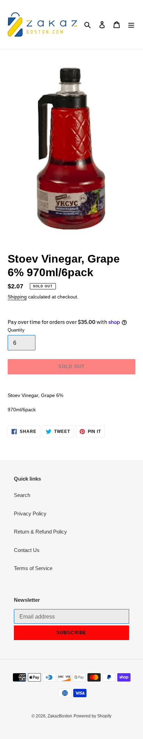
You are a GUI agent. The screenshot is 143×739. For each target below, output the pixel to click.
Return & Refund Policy (40, 532)
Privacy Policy (30, 513)
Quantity (16, 330)
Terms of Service (33, 568)
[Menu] (131, 24)
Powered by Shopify (92, 716)
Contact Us (27, 550)
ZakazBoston (60, 716)
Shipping (17, 297)
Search (22, 495)
